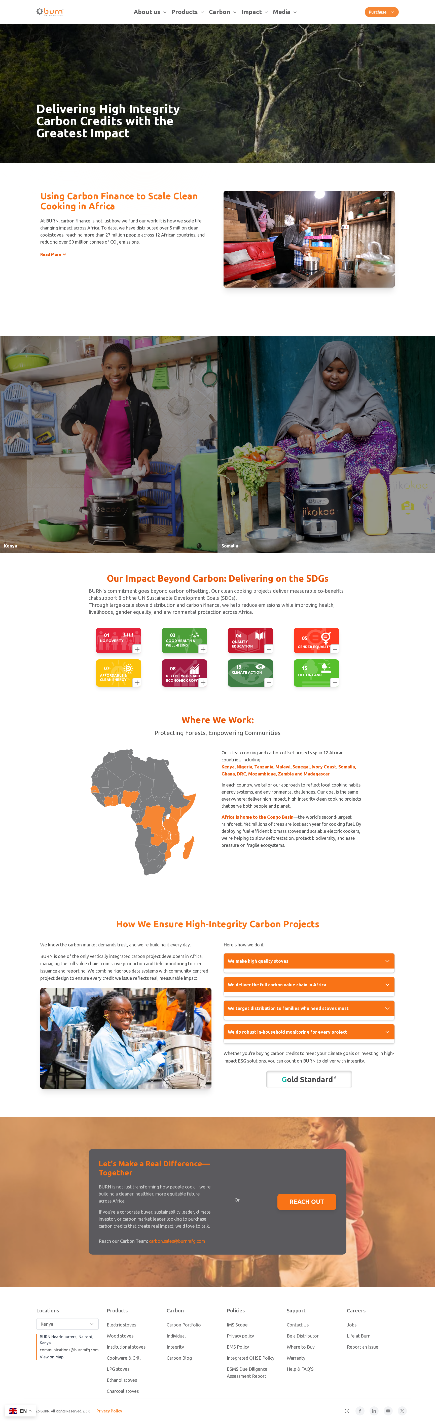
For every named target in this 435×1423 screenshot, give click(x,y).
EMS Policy (238, 1346)
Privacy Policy (109, 1411)
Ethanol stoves (122, 1380)
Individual (176, 1335)
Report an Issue (362, 1346)
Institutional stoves (126, 1346)
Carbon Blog (179, 1357)
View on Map (51, 1357)
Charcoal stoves (123, 1391)
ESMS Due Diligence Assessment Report (247, 1372)
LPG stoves (118, 1368)
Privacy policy (240, 1335)
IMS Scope (237, 1324)
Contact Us (298, 1324)
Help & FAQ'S (300, 1368)
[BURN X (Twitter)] (402, 1410)
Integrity (175, 1346)
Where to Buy (301, 1346)
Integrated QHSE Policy (250, 1357)
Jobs (351, 1324)
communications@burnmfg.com (69, 1350)
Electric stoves (121, 1324)
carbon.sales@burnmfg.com (177, 1241)
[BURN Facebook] (360, 1410)
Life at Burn (359, 1335)
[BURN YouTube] (388, 1410)
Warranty (296, 1357)
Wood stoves (120, 1335)
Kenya (47, 1323)
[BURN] (50, 12)
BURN (45, 1411)
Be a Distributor (303, 1335)
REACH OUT (306, 1201)
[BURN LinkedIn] (374, 1410)
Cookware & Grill (124, 1357)
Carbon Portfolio (184, 1324)
